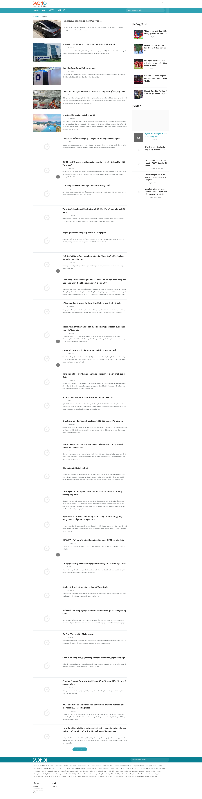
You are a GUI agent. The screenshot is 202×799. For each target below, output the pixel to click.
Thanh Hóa (125, 774)
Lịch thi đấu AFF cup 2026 (145, 768)
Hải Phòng (37, 771)
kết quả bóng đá (104, 768)
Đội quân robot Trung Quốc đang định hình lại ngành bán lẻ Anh (92, 303)
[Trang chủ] (40, 4)
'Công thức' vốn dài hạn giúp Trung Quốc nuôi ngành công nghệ (91, 139)
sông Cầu (93, 776)
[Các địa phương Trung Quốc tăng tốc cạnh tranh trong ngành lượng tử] (47, 665)
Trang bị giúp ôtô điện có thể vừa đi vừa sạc (82, 21)
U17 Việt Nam (96, 766)
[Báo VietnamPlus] (65, 215)
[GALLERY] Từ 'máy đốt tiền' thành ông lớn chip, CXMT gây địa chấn (93, 540)
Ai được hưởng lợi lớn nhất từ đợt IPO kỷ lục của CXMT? (89, 397)
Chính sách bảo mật (38, 790)
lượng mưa (109, 774)
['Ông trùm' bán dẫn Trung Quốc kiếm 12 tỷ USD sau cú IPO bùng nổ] (47, 429)
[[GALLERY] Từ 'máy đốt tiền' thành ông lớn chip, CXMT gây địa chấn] (47, 548)
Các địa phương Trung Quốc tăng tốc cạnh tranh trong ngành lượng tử (94, 658)
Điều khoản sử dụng (38, 788)
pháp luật (133, 774)
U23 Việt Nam (84, 771)
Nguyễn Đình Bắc (49, 768)
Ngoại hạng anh (99, 774)
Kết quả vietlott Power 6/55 (123, 766)
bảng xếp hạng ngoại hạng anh (134, 771)
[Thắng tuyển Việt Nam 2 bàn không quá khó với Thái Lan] (138, 34)
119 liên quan (70, 567)
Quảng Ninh (37, 774)
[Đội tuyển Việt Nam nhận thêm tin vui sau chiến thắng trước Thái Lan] (138, 64)
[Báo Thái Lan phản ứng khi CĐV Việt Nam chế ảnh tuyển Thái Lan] (138, 79)
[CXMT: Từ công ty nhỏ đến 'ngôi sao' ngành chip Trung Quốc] (47, 358)
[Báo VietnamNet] (65, 48)
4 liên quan (71, 687)
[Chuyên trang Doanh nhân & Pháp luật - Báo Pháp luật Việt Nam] (65, 498)
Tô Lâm (56, 776)
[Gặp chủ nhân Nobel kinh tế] (47, 476)
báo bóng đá (81, 774)
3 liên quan (71, 47)
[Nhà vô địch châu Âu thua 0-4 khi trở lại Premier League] (138, 94)
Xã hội (160, 766)
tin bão (134, 768)
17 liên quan (70, 306)
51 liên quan (71, 142)
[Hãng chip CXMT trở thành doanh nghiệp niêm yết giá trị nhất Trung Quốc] (47, 382)
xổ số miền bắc (38, 776)
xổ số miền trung (83, 776)
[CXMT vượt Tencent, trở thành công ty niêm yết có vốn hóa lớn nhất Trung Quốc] (47, 170)
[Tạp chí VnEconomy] (64, 142)
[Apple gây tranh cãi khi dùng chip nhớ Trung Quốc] (47, 595)
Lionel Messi (119, 771)
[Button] (167, 10)
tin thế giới (119, 776)
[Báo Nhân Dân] (65, 118)
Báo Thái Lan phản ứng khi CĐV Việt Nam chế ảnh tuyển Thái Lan (155, 78)
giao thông (58, 766)
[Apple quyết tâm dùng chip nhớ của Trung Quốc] (47, 240)
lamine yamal (70, 768)
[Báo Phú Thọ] (65, 711)
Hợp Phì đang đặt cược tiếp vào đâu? (80, 68)
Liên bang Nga (80, 768)
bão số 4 (63, 776)
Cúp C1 (112, 776)
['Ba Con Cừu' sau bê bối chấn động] (47, 642)
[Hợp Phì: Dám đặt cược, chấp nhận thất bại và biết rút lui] (47, 52)
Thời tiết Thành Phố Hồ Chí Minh (43, 766)
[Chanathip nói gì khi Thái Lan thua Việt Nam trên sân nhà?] (138, 49)
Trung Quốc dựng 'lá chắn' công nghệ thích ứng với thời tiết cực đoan (94, 564)
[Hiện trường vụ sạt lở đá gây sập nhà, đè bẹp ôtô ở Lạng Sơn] (138, 178)
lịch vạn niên (82, 766)
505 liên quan (73, 543)
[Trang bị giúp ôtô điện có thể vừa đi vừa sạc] (47, 29)
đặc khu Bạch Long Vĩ (70, 766)
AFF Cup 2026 (38, 768)
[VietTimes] (64, 168)
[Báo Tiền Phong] (65, 424)
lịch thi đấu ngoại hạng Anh (50, 771)
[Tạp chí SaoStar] (146, 37)
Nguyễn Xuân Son (92, 768)
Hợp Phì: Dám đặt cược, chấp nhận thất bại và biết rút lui (89, 44)
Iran (128, 768)
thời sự (117, 774)
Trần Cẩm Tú (48, 776)
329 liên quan (71, 523)
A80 (154, 771)
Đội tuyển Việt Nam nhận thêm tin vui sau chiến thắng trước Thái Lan (155, 63)
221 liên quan (159, 168)
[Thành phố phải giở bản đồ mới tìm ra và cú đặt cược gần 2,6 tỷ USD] (47, 99)
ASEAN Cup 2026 (107, 766)
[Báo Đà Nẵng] (66, 471)
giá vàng (58, 774)
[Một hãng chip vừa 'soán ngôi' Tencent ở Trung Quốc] (47, 193)
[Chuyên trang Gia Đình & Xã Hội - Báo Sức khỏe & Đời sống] (65, 286)
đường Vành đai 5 (48, 774)
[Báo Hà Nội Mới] (65, 380)
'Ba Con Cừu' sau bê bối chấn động (78, 634)
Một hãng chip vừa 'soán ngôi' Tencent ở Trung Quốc (86, 186)
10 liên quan (157, 197)
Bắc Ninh (90, 774)
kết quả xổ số (72, 776)
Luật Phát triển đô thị (69, 774)
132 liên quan (71, 661)
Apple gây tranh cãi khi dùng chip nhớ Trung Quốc (85, 587)
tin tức (159, 771)
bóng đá (92, 771)
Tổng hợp (54, 786)
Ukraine (148, 771)
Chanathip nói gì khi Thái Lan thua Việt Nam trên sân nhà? (155, 48)
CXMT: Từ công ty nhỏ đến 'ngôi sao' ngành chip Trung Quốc (90, 350)
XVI (89, 766)
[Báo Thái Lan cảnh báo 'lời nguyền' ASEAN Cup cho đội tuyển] (138, 163)
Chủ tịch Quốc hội (151, 766)
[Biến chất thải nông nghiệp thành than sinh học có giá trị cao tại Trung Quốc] (47, 618)
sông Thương (149, 774)
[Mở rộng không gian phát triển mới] (47, 123)
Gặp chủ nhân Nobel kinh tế (75, 468)
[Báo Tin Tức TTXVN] (64, 307)
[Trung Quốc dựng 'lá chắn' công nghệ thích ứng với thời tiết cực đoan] (47, 571)
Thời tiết (111, 771)
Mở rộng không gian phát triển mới (79, 115)
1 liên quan (70, 189)
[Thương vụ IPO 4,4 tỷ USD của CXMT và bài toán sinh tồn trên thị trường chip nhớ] (47, 499)
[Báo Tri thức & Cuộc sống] (65, 263)
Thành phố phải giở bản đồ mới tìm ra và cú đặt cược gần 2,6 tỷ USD (94, 92)
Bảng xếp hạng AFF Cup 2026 (69, 771)
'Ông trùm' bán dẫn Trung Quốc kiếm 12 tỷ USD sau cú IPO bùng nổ (93, 421)
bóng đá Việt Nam (138, 766)
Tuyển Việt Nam (101, 771)
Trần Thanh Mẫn (129, 776)
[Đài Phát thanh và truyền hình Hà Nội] (147, 169)
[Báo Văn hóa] (146, 69)
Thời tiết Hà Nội (160, 768)
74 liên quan (71, 118)
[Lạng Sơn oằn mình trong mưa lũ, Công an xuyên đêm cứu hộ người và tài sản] (138, 192)
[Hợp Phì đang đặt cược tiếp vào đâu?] (47, 76)
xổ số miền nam (102, 776)
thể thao (140, 774)
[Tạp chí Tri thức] (64, 24)
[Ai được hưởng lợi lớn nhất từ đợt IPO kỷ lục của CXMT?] (47, 405)
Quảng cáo (35, 792)
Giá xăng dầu (60, 768)
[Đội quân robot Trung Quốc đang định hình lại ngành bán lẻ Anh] (47, 311)
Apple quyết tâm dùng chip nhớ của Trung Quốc (84, 233)
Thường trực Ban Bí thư (118, 768)
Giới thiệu (35, 786)
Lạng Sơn (158, 774)
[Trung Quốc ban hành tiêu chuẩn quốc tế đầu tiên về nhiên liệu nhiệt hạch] (47, 217)
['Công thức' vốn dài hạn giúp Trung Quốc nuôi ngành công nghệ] (47, 146)
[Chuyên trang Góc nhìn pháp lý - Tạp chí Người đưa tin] (64, 735)
